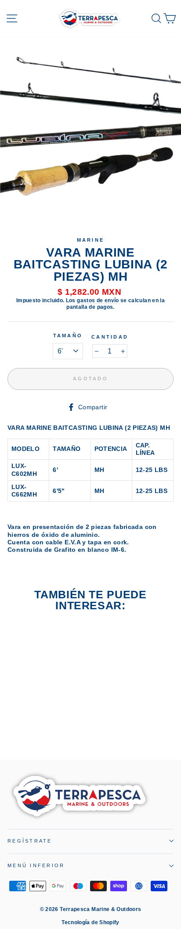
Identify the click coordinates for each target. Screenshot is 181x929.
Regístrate (29, 840)
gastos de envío (98, 300)
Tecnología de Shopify (90, 922)
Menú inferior (36, 865)
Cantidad (109, 336)
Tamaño (68, 335)
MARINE (91, 240)
